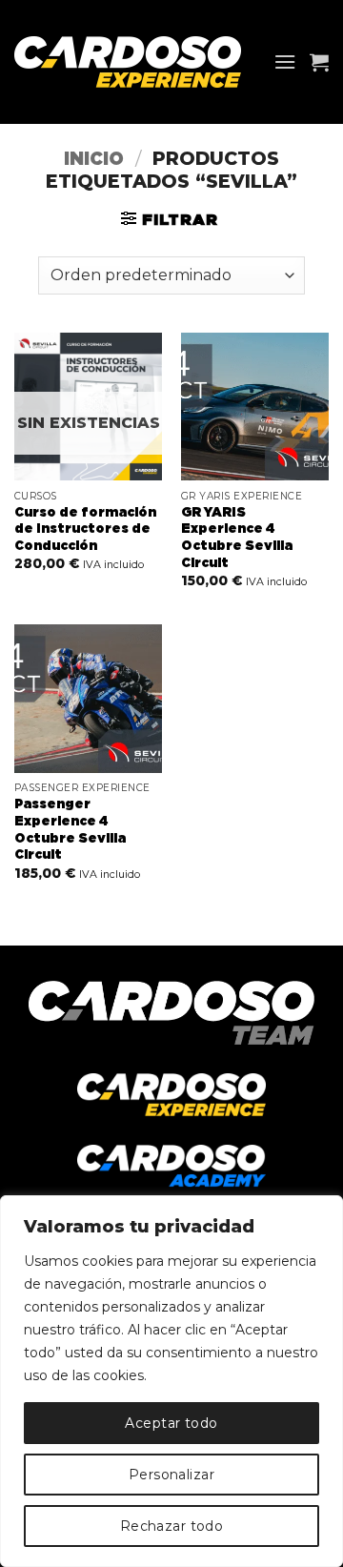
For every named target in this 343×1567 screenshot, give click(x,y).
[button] (284, 61)
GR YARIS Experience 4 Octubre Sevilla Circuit (237, 538)
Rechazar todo (171, 1526)
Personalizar (171, 1474)
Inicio (94, 160)
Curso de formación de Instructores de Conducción (85, 529)
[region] (171, 1381)
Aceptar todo (171, 1423)
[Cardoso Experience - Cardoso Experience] (136, 62)
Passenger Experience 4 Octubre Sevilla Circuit (70, 830)
